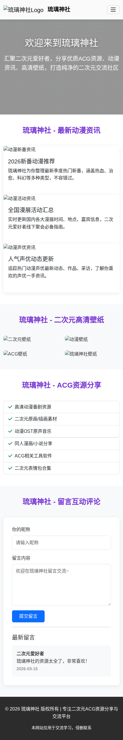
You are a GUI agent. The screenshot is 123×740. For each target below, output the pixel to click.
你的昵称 (21, 529)
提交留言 (28, 616)
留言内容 (21, 558)
